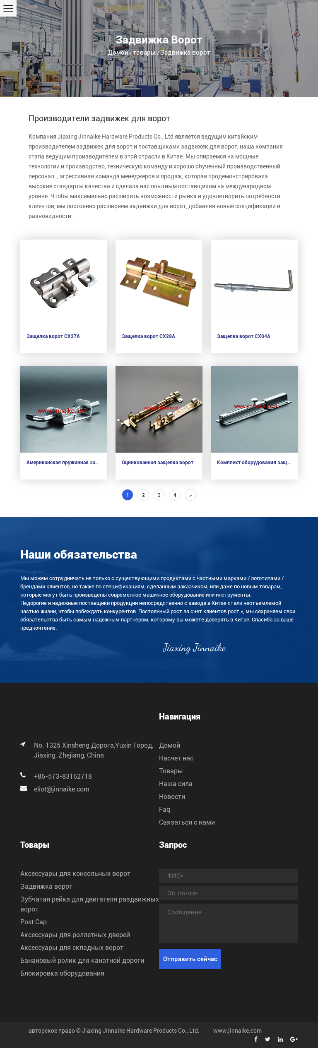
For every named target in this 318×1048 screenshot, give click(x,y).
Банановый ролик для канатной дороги (82, 960)
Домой (118, 52)
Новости (172, 797)
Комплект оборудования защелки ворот (254, 462)
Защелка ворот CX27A (53, 336)
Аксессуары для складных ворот (71, 948)
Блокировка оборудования (62, 973)
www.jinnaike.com (237, 1030)
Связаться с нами (187, 822)
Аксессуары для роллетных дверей (75, 935)
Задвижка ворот (46, 886)
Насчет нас (176, 758)
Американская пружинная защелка (63, 462)
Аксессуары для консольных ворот (75, 874)
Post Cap (33, 922)
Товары (171, 771)
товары (144, 52)
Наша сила (176, 784)
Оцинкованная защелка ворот (157, 462)
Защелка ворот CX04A (243, 336)
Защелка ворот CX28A (148, 336)
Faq (164, 809)
